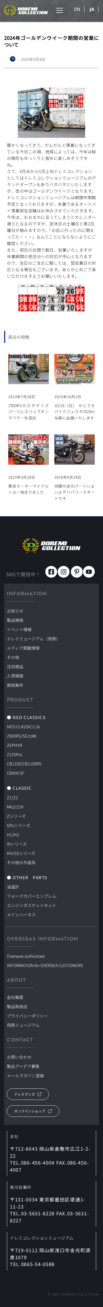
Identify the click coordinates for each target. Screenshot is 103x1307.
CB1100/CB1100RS (24, 763)
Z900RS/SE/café (21, 736)
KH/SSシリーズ (21, 853)
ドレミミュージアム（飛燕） (33, 638)
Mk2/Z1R (15, 807)
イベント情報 (19, 629)
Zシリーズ (16, 816)
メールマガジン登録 (25, 1075)
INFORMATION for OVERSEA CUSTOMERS (45, 965)
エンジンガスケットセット (31, 905)
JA (92, 9)
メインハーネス (21, 914)
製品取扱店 (17, 1006)
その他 (13, 657)
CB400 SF (15, 773)
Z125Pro (14, 754)
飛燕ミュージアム (23, 1025)
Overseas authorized (25, 956)
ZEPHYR (14, 745)
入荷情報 (15, 676)
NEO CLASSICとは (23, 726)
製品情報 (15, 620)
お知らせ (15, 611)
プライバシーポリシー (27, 1016)
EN (77, 9)
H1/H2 (13, 834)
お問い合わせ (19, 1057)
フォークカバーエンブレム (31, 896)
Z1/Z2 (12, 797)
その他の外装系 (21, 862)
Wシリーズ (17, 844)
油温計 (13, 887)
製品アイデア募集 (23, 1066)
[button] (59, 10)
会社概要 (15, 997)
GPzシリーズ (18, 825)
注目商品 (15, 666)
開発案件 (15, 685)
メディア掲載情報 (23, 648)
